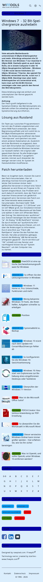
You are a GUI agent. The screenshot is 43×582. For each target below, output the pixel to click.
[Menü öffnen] (40, 5)
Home (7, 13)
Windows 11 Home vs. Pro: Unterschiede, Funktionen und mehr (25, 288)
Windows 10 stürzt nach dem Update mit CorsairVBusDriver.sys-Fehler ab (26, 345)
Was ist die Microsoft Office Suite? (25, 399)
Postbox (26, 315)
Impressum (34, 573)
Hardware (19, 518)
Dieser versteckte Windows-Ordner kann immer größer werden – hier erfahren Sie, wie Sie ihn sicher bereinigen (21, 440)
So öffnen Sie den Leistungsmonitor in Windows (26, 276)
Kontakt (7, 573)
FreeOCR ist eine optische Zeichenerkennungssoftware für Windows (26, 264)
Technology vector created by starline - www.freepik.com (19, 557)
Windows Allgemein (11, 512)
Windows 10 (22, 506)
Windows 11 (8, 506)
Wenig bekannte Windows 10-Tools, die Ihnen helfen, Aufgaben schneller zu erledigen (26, 303)
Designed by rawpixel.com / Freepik (18, 552)
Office (27, 512)
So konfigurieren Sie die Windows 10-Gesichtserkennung (25, 360)
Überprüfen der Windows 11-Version (25, 388)
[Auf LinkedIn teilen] (10, 537)
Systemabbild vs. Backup (26, 329)
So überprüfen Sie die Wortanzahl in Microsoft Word (26, 425)
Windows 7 (20, 13)
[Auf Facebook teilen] (4, 537)
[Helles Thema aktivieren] (35, 5)
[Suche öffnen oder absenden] (30, 6)
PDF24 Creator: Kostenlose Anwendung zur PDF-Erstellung (26, 413)
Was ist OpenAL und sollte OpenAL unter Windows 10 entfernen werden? (26, 456)
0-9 (4, 476)
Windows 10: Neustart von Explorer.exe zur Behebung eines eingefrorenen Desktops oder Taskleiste (26, 374)
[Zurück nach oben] (37, 576)
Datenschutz (20, 573)
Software (7, 518)
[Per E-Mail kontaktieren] (17, 537)
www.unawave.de (25, 200)
